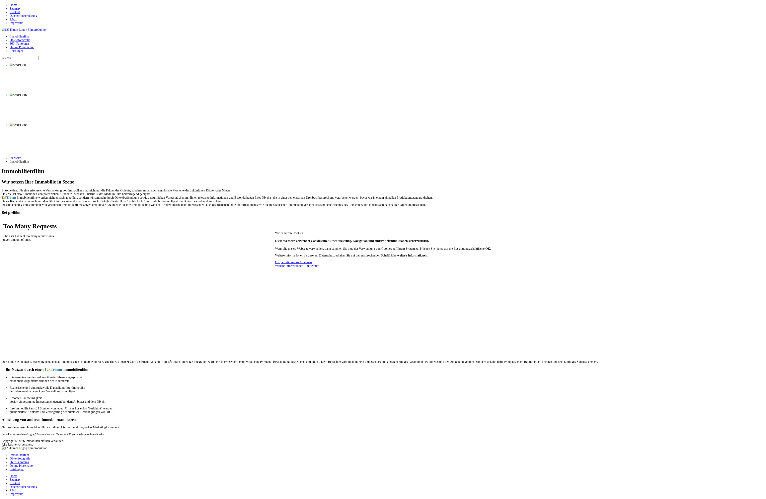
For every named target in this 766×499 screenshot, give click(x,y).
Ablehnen (305, 262)
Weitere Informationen (289, 265)
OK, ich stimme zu (287, 262)
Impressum (312, 265)
